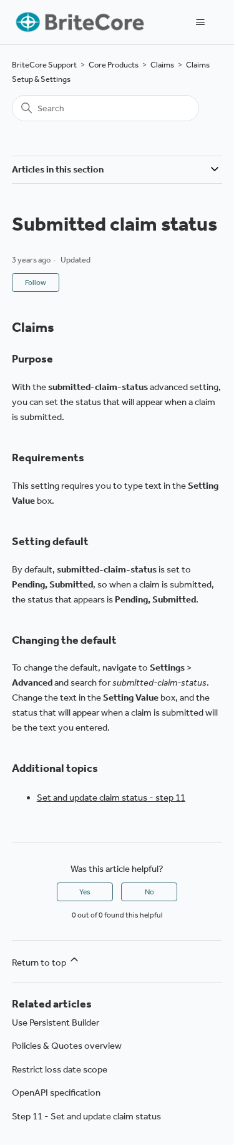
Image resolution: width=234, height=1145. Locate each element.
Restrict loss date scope (59, 1069)
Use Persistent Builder (55, 1022)
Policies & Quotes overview (67, 1045)
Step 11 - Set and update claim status (86, 1116)
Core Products (114, 64)
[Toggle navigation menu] (200, 22)
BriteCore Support (44, 64)
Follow (35, 282)
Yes (84, 892)
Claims (162, 64)
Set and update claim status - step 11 (111, 797)
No (149, 892)
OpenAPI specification (56, 1092)
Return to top (40, 962)
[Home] (79, 22)
